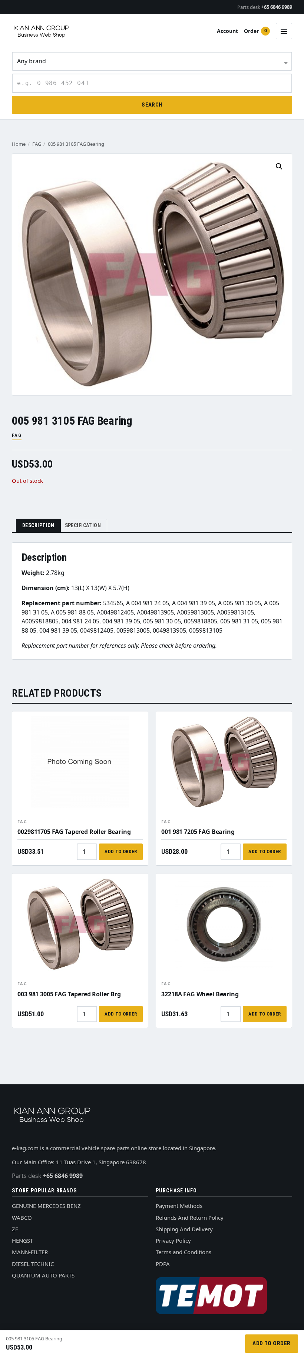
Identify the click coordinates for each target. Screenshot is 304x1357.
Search (152, 104)
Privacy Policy (173, 1240)
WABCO (22, 1217)
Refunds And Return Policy (190, 1217)
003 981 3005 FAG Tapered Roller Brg (68, 994)
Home (19, 144)
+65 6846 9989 (264, 7)
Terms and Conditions (183, 1252)
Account (227, 30)
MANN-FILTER (30, 1252)
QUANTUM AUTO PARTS (43, 1275)
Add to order (121, 851)
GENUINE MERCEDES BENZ (46, 1205)
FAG (36, 144)
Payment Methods (179, 1205)
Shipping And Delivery (184, 1229)
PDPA (163, 1263)
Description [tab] (38, 525)
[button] (279, 166)
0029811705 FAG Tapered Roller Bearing (73, 832)
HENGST (22, 1240)
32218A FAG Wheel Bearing (199, 994)
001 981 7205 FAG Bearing (197, 832)
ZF (15, 1229)
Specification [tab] (83, 525)
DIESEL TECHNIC (33, 1263)
